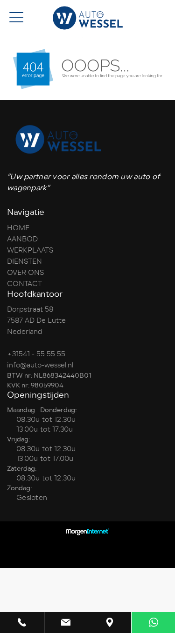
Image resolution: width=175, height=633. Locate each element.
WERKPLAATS (30, 250)
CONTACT (24, 284)
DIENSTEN (24, 261)
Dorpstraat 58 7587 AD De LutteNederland (36, 320)
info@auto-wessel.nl (40, 365)
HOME (18, 228)
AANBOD (22, 239)
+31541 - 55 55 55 (36, 354)
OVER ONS (25, 272)
